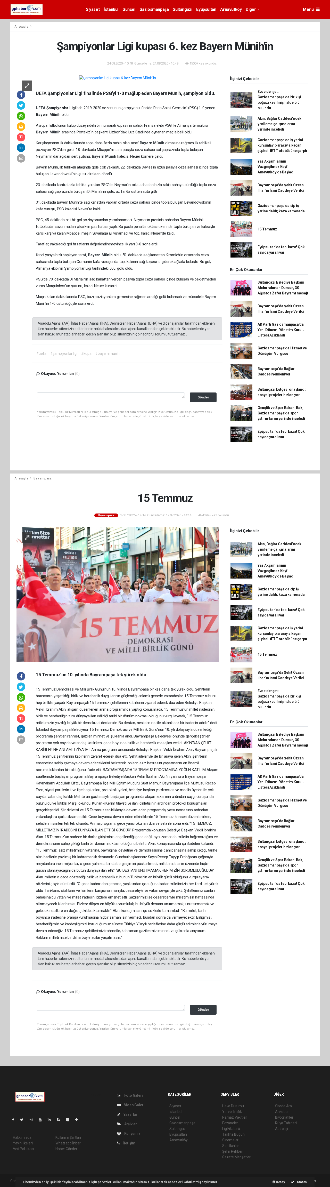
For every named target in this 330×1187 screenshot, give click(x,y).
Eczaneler (230, 1123)
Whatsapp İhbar (67, 1143)
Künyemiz (132, 1134)
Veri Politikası (23, 1149)
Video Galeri (133, 1105)
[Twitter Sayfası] (24, 1120)
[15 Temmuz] (117, 594)
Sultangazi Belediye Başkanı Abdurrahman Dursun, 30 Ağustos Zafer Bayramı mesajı (283, 287)
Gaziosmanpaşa (154, 9)
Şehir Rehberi (232, 1151)
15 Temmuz (267, 229)
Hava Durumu (233, 1106)
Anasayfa (21, 26)
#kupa (86, 353)
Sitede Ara (283, 1106)
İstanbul (111, 9)
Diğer (251, 9)
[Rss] (60, 1120)
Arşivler (130, 1124)
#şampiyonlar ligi (63, 353)
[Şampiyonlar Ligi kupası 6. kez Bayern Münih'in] (117, 78)
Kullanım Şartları (68, 1137)
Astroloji (281, 1129)
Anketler (281, 1112)
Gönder (203, 397)
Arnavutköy (231, 9)
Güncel (128, 9)
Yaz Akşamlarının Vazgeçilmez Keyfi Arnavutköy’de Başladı (276, 166)
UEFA (41, 108)
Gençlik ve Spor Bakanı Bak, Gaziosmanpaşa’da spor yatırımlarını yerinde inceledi (281, 413)
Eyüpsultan (206, 9)
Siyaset (93, 9)
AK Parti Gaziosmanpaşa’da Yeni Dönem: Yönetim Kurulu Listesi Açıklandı (281, 329)
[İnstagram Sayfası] (33, 1120)
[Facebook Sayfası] (15, 1120)
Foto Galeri (133, 1095)
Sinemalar (230, 1140)
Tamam (300, 1182)
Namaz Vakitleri (234, 1117)
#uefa (41, 353)
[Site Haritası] (69, 1120)
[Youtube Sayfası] (42, 1120)
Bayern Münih (49, 132)
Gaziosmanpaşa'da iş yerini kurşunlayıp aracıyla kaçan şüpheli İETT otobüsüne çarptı (282, 145)
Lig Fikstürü (231, 1129)
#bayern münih (107, 353)
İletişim (128, 1143)
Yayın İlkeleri (22, 1143)
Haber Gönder (66, 1149)
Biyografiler (284, 1117)
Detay (280, 1182)
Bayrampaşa (43, 478)
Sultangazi (182, 9)
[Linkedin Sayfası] (51, 1120)
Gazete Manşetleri (236, 1157)
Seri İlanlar (230, 1146)
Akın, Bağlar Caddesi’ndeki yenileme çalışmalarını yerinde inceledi (280, 123)
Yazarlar (130, 1114)
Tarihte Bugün (233, 1134)
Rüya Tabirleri (285, 1123)
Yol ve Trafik (232, 1112)
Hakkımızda (22, 1137)
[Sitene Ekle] (78, 1120)
